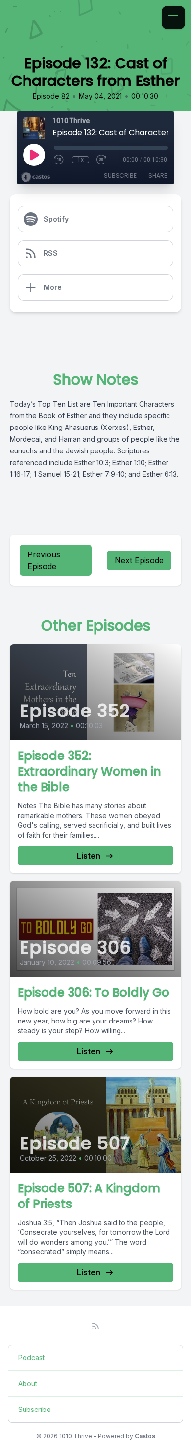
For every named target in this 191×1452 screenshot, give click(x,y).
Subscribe (120, 175)
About (27, 1383)
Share (157, 175)
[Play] (34, 154)
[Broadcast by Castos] (35, 177)
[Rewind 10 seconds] (59, 159)
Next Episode (139, 560)
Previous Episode (43, 560)
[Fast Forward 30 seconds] (101, 159)
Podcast (31, 1357)
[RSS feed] (95, 1326)
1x (80, 159)
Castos (145, 1436)
